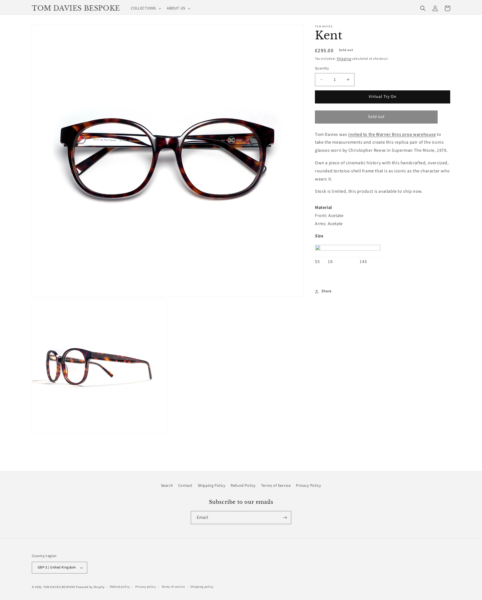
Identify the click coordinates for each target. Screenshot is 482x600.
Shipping (344, 58)
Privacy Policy (308, 485)
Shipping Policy (212, 485)
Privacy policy (145, 587)
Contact (185, 485)
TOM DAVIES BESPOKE (59, 587)
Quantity (322, 68)
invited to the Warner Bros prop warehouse (392, 134)
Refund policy (120, 587)
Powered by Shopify (90, 587)
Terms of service (173, 587)
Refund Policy (243, 485)
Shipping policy (201, 587)
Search (167, 485)
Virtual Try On (382, 97)
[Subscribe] (285, 517)
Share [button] (326, 291)
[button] (145, 8)
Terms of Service (276, 485)
